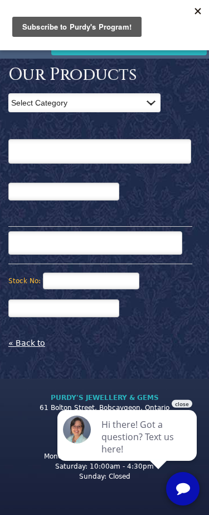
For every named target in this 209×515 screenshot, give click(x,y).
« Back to (26, 342)
